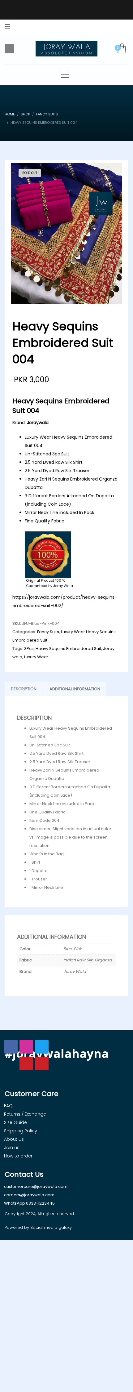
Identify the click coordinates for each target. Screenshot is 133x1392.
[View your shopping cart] (121, 49)
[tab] (24, 689)
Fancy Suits (48, 632)
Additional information (74, 689)
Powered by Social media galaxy (38, 1227)
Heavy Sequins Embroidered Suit (68, 648)
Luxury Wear (36, 657)
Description (23, 689)
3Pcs (29, 648)
